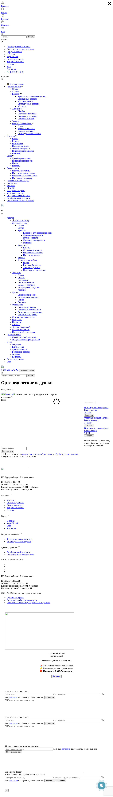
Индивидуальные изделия (19, 541)
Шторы (15, 141)
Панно (15, 163)
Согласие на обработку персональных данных (28, 602)
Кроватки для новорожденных (32, 96)
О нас (9, 342)
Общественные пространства (20, 49)
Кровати (16, 94)
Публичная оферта (15, 597)
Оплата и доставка (15, 59)
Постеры (16, 166)
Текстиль (11, 136)
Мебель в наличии (15, 193)
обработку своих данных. (67, 454)
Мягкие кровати (25, 101)
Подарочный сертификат (18, 195)
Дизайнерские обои (21, 158)
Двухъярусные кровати (28, 104)
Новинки (11, 185)
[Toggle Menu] (2, 213)
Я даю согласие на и (41, 454)
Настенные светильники (23, 173)
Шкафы (21, 111)
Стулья (15, 91)
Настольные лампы (21, 171)
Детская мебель (14, 86)
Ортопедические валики (29, 133)
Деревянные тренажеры (18, 180)
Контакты (11, 69)
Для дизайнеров (14, 51)
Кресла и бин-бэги (26, 128)
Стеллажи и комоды (27, 114)
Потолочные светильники (24, 175)
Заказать (89, 415)
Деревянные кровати (27, 99)
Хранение (16, 109)
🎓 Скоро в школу (15, 84)
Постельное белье (20, 146)
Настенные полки (26, 118)
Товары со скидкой (16, 190)
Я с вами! (56, 676)
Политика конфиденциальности (22, 600)
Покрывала (17, 143)
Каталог (10, 218)
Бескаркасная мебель (22, 123)
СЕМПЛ (11, 188)
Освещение (12, 168)
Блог (9, 66)
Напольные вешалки (27, 116)
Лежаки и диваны (26, 131)
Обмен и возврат (14, 505)
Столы (15, 89)
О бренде (11, 54)
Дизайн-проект (14, 334)
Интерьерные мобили (22, 161)
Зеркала (15, 121)
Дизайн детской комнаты (18, 46)
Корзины (16, 153)
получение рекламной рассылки (37, 454)
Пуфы (20, 126)
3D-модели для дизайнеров (19, 539)
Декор (9, 156)
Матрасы (22, 106)
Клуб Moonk (12, 56)
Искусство (12, 183)
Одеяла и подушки (21, 148)
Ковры (15, 138)
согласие (13, 697)
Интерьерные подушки (23, 151)
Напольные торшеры (22, 178)
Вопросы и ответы (15, 61)
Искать (31, 37)
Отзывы (10, 64)
